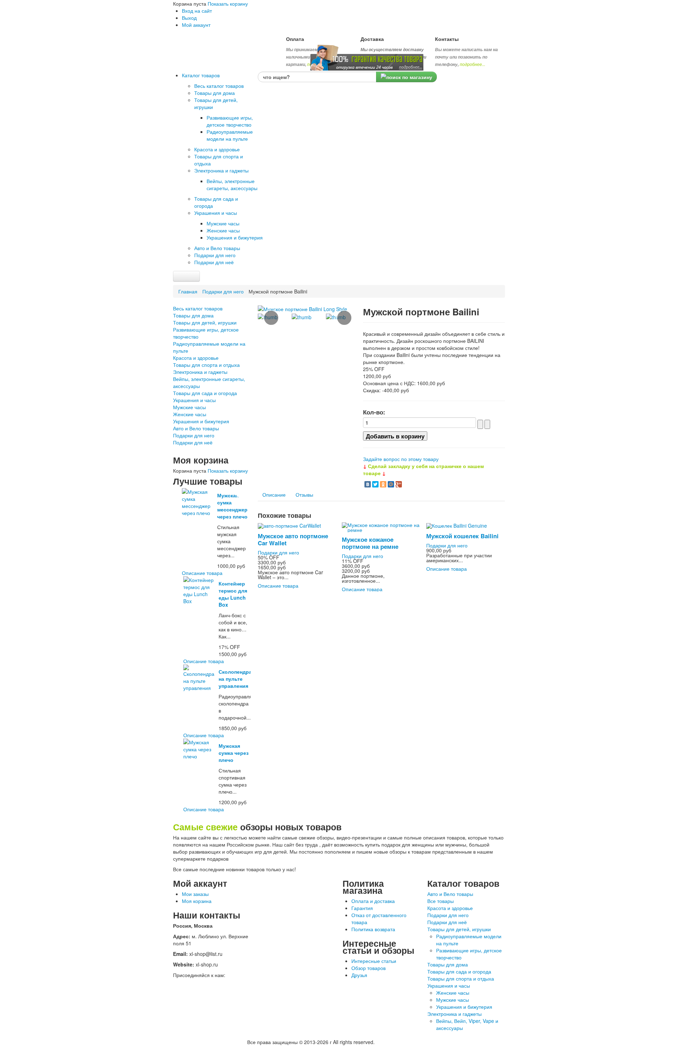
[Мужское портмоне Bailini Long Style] (302, 308)
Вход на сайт (197, 10)
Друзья (359, 974)
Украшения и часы (194, 400)
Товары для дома (193, 315)
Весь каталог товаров (197, 308)
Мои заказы (195, 893)
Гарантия (362, 907)
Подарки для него (223, 291)
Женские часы (189, 414)
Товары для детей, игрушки (205, 322)
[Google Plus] (399, 484)
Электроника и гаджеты (200, 371)
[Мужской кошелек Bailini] (456, 524)
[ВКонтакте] (367, 484)
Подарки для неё (193, 442)
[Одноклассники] (383, 484)
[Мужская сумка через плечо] (200, 748)
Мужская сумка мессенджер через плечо (232, 506)
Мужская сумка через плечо (234, 752)
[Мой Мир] (391, 484)
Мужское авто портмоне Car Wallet (293, 539)
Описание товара (202, 572)
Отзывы (304, 494)
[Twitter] (375, 484)
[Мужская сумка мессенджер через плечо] (198, 501)
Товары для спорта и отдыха (206, 364)
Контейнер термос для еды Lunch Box (233, 594)
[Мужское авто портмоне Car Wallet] (289, 524)
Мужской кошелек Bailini (462, 536)
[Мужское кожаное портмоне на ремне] (381, 526)
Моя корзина (197, 900)
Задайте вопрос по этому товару (401, 458)
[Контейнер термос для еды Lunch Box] (200, 589)
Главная (187, 291)
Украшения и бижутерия (201, 421)
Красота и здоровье (196, 357)
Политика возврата (373, 929)
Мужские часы (189, 407)
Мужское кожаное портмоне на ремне (370, 543)
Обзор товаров (368, 967)
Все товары (440, 900)
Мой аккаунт (196, 24)
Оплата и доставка (373, 900)
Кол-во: (374, 412)
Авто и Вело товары (196, 428)
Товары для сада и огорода (205, 392)
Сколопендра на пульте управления (235, 678)
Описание (274, 494)
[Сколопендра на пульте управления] (200, 677)
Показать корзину (228, 3)
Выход (189, 17)
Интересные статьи (373, 960)
